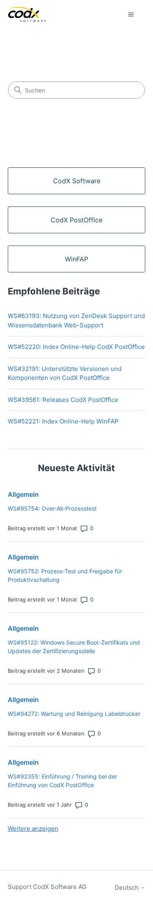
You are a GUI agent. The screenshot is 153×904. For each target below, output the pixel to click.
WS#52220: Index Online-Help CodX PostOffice (76, 347)
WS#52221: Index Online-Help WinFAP (63, 421)
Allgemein (23, 494)
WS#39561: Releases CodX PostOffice (63, 400)
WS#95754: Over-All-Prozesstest (52, 508)
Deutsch (127, 887)
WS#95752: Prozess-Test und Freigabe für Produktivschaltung (65, 575)
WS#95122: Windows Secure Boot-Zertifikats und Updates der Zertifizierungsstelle (74, 646)
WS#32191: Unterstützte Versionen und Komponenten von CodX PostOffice (65, 373)
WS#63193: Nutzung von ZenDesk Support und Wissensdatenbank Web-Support (76, 320)
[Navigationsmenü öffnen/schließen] (130, 14)
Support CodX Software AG (47, 887)
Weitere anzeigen (33, 828)
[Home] (27, 14)
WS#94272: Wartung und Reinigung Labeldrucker (74, 713)
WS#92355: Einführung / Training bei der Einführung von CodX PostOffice (62, 780)
